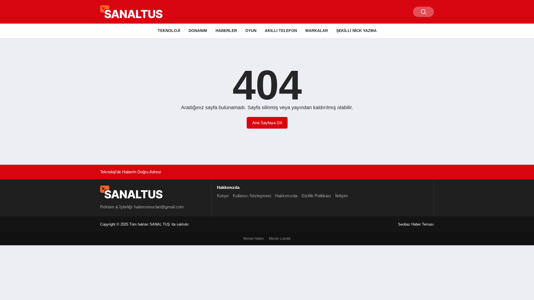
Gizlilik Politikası (316, 195)
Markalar (316, 30)
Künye (223, 195)
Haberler (226, 30)
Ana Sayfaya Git (267, 122)
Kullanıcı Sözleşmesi (252, 195)
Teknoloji (169, 30)
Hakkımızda (286, 195)
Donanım (198, 30)
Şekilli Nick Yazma (356, 30)
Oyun (250, 30)
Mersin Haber (253, 239)
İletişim (341, 195)
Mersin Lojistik (280, 239)
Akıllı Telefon (281, 30)
